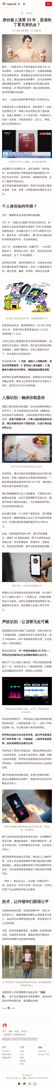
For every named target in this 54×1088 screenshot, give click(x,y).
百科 (22, 1064)
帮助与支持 (6, 1054)
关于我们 (5, 1051)
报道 (31, 13)
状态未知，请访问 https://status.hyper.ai (21, 1039)
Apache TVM (43, 1054)
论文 (22, 1054)
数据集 (23, 1060)
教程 (22, 1057)
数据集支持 (6, 1057)
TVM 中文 (42, 1051)
